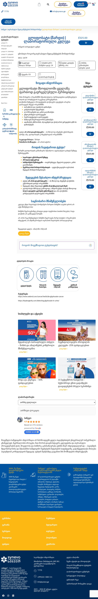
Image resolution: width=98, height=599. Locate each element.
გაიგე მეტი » (23, 352)
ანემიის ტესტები (5, 68)
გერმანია (6, 518)
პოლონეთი (51, 538)
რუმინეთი (50, 518)
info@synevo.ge (58, 11)
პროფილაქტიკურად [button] (31, 160)
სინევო (4, 29)
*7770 (6, 11)
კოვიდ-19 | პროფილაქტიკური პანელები (6, 45)
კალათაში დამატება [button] (90, 110)
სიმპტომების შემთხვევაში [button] (33, 162)
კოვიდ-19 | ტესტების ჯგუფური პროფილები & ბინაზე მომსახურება (7, 57)
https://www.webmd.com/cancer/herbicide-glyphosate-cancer (41, 296)
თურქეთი (50, 531)
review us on (31, 432)
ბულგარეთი (51, 525)
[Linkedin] (13, 596)
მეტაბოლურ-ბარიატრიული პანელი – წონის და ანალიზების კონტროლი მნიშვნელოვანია (36, 345)
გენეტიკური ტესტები (7, 88)
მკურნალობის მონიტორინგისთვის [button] (36, 167)
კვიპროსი (50, 544)
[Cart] (39, 4)
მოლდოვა (7, 538)
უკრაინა (5, 525)
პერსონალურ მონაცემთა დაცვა (79, 584)
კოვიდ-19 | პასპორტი (7, 51)
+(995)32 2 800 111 (44, 577)
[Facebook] (3, 596)
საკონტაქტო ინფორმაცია (44, 557)
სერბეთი (6, 531)
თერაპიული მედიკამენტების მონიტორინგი (24, 29)
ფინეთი (5, 544)
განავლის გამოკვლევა (7, 86)
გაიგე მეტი (24, 233)
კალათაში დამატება (86, 42)
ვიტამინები (4, 97)
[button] (48, 4)
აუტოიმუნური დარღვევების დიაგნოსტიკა (5, 74)
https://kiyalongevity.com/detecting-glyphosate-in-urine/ (38, 301)
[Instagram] (8, 596)
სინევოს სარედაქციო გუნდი (29, 47)
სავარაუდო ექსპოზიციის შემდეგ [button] (35, 157)
